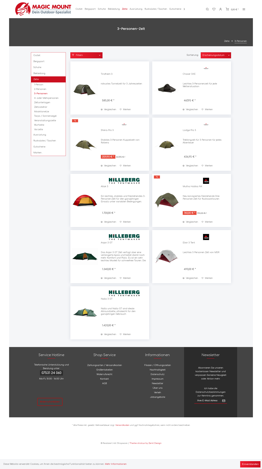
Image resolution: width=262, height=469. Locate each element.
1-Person (38, 84)
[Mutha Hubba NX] (167, 200)
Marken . (38, 153)
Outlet (36, 55)
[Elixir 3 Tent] (167, 256)
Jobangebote (157, 397)
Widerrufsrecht (104, 374)
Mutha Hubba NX (192, 186)
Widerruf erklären (50, 402)
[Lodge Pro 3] (167, 144)
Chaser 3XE (189, 74)
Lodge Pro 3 (189, 130)
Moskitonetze (41, 111)
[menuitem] (79, 9)
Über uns (158, 388)
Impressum (157, 379)
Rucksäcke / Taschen (44, 141)
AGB (104, 383)
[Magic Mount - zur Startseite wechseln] (43, 9)
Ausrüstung (39, 135)
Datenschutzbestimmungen (211, 392)
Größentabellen (104, 370)
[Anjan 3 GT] (85, 256)
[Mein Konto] (221, 9)
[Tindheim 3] (85, 88)
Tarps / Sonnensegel (45, 116)
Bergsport (38, 61)
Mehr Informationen (116, 464)
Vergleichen (109, 109)
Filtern (79, 55)
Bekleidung (39, 73)
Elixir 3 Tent (189, 243)
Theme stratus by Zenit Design (145, 443)
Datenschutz (158, 374)
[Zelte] (125, 9)
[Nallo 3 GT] (85, 312)
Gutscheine (39, 147)
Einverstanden (250, 464)
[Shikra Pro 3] (85, 144)
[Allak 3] (85, 200)
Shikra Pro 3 (107, 130)
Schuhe (37, 67)
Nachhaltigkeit (158, 370)
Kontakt (104, 379)
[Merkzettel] (214, 9)
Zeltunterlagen (42, 102)
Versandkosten (122, 425)
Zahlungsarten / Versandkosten (104, 365)
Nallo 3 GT (107, 299)
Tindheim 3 (107, 74)
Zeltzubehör (40, 107)
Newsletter (157, 383)
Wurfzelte (39, 125)
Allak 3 (104, 186)
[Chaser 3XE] (167, 88)
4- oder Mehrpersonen (46, 98)
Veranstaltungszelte (45, 120)
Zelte (36, 79)
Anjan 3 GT (107, 243)
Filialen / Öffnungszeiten (157, 365)
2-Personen (40, 89)
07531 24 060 (51, 373)
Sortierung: (193, 55)
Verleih (157, 392)
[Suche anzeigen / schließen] (207, 9)
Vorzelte (38, 129)
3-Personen (40, 93)
